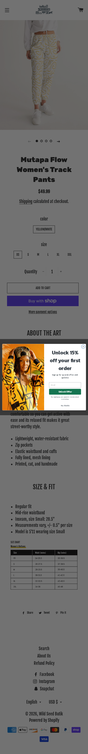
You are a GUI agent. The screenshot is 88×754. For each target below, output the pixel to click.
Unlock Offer (65, 391)
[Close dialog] (83, 346)
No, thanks (65, 405)
